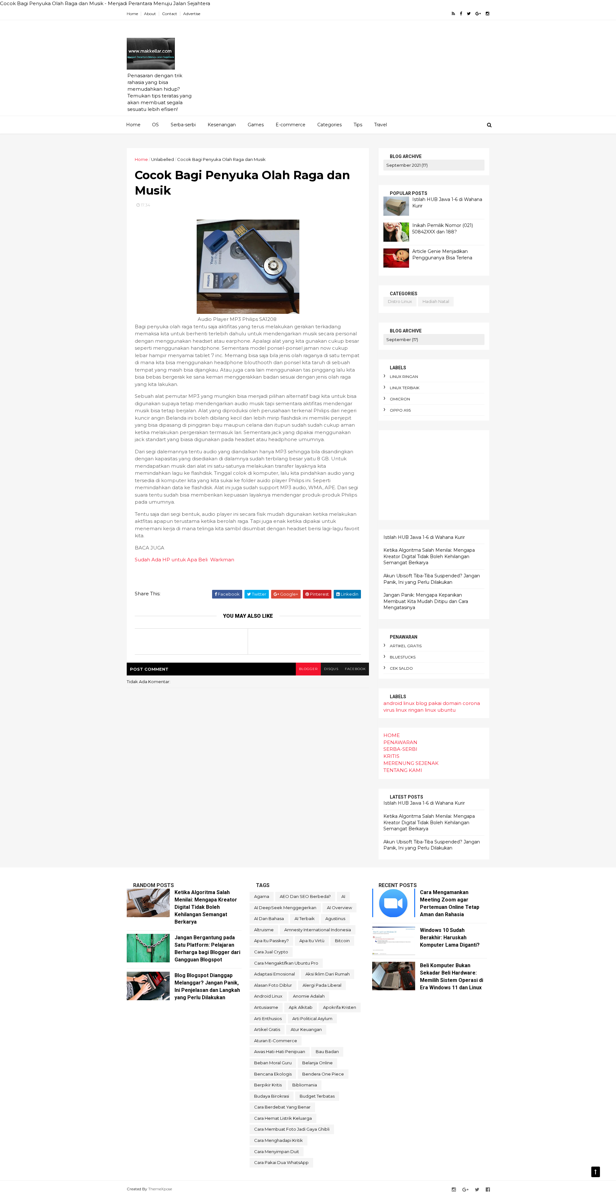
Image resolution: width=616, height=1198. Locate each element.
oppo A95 (400, 410)
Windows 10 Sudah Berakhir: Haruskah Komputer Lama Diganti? (450, 937)
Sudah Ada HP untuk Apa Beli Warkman (184, 560)
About (150, 13)
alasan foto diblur (273, 985)
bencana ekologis (273, 1074)
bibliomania (304, 1084)
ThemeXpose (160, 1188)
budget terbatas (317, 1096)
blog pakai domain (438, 703)
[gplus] (478, 13)
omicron (400, 399)
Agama (261, 896)
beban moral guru (273, 1062)
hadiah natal (436, 301)
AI (343, 896)
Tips (358, 125)
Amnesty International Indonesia (317, 929)
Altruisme (264, 929)
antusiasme (266, 1007)
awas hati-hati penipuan (279, 1051)
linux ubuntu (440, 710)
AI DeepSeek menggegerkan (285, 907)
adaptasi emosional (274, 973)
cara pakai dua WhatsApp (281, 1162)
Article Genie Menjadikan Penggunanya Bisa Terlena (442, 254)
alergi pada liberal (322, 985)
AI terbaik (305, 918)
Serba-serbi (183, 125)
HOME (391, 735)
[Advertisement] (372, 71)
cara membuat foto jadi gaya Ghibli (291, 1129)
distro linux (400, 301)
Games (256, 125)
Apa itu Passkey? (271, 940)
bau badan (327, 1051)
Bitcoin (342, 940)
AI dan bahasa (269, 918)
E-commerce (290, 125)
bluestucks (402, 657)
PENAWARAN (400, 742)
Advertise (191, 13)
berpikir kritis (268, 1084)
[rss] (453, 13)
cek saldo (401, 668)
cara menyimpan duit (276, 1151)
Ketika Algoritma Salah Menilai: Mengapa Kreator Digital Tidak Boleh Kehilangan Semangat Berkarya (429, 556)
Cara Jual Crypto (271, 951)
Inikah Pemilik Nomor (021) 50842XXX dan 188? (442, 228)
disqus (331, 669)
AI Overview (339, 907)
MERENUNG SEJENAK (411, 763)
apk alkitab (300, 1007)
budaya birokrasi (271, 1096)
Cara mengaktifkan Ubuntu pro (286, 963)
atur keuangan (306, 1029)
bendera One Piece (323, 1074)
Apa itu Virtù (311, 940)
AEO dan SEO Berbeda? (305, 896)
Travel (380, 125)
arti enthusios (268, 1018)
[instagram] (487, 13)
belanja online (317, 1062)
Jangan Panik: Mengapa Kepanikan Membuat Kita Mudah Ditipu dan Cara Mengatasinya (425, 601)
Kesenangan (222, 125)
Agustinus (335, 918)
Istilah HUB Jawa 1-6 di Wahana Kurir (424, 537)
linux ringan (404, 376)
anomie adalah (309, 996)
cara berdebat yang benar (282, 1107)
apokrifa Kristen (339, 1007)
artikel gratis (406, 645)
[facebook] (461, 13)
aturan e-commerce (275, 1040)
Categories (329, 125)
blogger (308, 669)
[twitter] (469, 13)
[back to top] (595, 1172)
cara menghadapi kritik (278, 1140)
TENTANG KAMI (402, 770)
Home (132, 13)
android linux (399, 703)
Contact (169, 13)
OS (155, 125)
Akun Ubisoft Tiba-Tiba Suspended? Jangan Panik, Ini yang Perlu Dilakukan (431, 579)
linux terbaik (404, 387)
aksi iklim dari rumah (327, 973)
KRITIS (391, 756)
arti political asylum (312, 1018)
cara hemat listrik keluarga (283, 1118)
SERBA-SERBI (400, 749)
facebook (355, 669)
